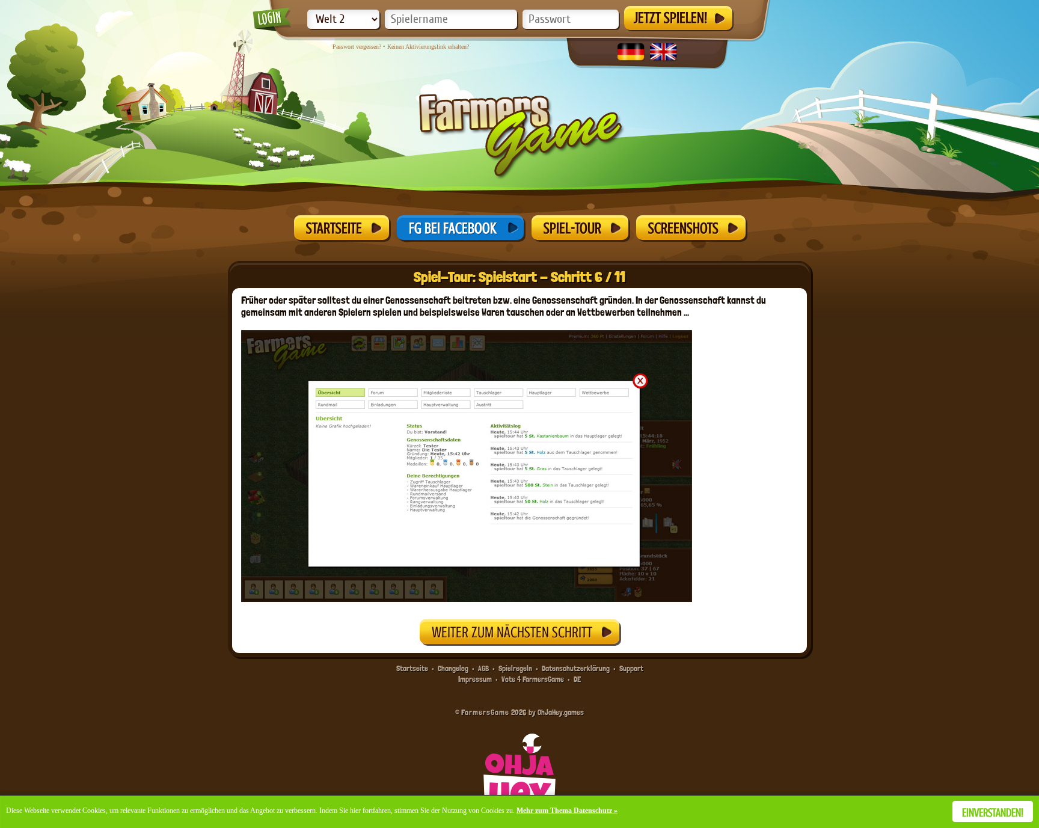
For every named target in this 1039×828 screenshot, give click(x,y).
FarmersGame (485, 712)
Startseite (334, 228)
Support (631, 668)
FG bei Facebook (453, 228)
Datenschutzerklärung (576, 668)
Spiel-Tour (572, 228)
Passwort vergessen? (357, 46)
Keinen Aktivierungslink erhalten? (428, 46)
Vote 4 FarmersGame (532, 679)
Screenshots (683, 228)
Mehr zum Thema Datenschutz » (567, 810)
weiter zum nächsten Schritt (512, 632)
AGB (483, 668)
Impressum (475, 679)
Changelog (453, 668)
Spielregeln (515, 668)
